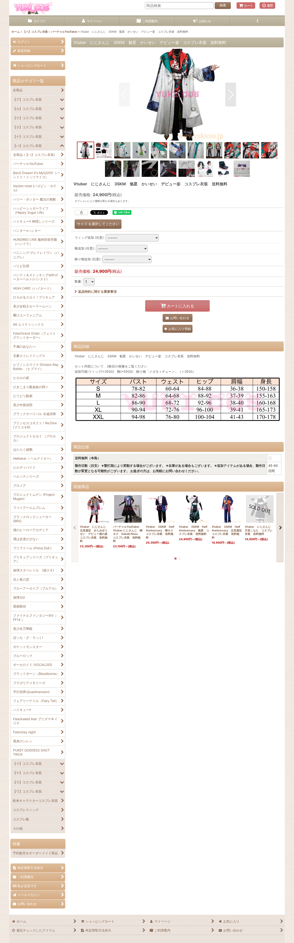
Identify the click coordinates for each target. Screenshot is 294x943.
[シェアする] (81, 212)
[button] (257, 21)
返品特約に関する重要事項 (97, 291)
